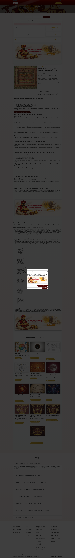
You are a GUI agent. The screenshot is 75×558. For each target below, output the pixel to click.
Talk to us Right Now (42, 285)
